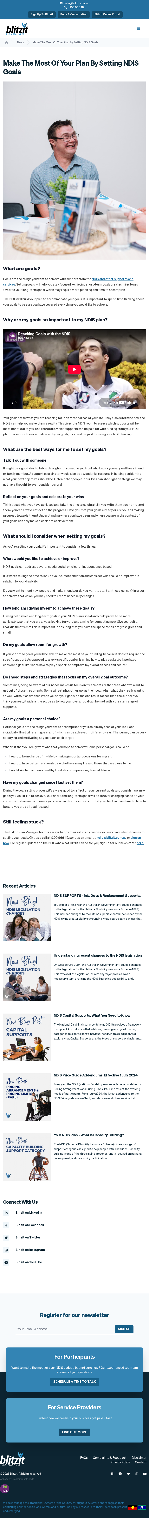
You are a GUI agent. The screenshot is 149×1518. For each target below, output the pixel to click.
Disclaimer (139, 1458)
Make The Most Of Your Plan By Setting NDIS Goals (66, 42)
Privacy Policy (120, 1462)
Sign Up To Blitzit (42, 14)
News (20, 42)
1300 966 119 (76, 7)
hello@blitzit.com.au (76, 3)
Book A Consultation (73, 14)
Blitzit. (14, 1474)
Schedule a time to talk (74, 1381)
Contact (141, 1462)
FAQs (84, 1458)
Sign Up (124, 1329)
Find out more (74, 1432)
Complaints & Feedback (109, 1458)
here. (140, 843)
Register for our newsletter (74, 1315)
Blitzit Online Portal (107, 14)
